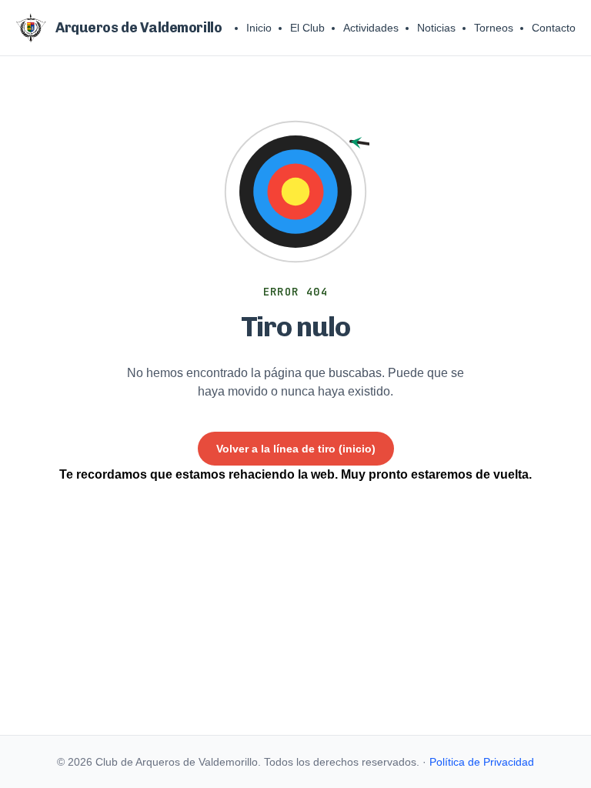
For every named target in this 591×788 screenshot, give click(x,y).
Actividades (371, 28)
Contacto (554, 28)
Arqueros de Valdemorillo (138, 27)
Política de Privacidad (481, 762)
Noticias (436, 28)
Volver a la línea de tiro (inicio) (296, 448)
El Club (307, 28)
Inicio (259, 28)
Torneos (493, 28)
